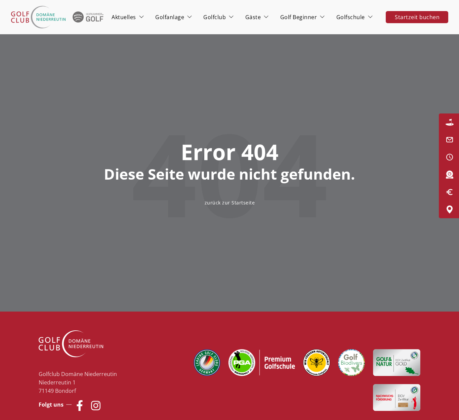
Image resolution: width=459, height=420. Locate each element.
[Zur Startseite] (58, 17)
